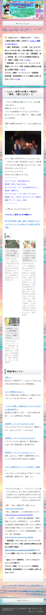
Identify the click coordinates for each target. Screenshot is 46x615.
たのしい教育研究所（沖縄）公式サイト (26, 608)
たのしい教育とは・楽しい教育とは (17, 491)
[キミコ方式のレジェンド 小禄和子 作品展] (12, 244)
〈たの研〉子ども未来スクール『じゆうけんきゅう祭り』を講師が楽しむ (29, 255)
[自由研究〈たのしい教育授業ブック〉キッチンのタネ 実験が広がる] (12, 322)
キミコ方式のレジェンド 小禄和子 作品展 (12, 253)
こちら (27, 60)
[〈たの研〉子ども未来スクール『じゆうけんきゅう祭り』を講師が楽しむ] (29, 244)
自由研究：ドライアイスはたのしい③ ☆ (20, 424)
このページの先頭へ (37, 611)
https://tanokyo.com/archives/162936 (20, 550)
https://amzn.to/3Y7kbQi (15, 509)
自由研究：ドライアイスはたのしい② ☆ (20, 438)
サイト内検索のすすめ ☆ (14, 392)
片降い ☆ (8, 377)
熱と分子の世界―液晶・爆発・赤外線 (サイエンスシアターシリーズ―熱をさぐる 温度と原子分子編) (23, 224)
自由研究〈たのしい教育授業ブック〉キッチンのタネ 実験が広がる (12, 333)
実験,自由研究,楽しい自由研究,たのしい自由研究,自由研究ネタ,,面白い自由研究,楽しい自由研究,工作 (23, 494)
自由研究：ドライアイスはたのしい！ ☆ (20, 452)
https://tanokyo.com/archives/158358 (19, 537)
